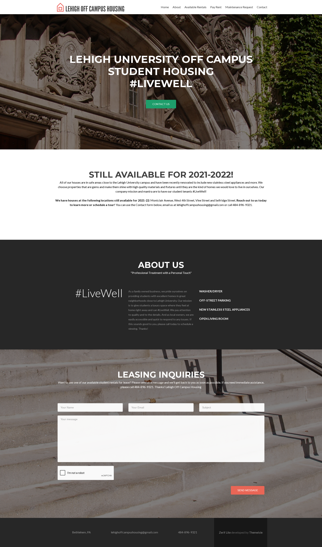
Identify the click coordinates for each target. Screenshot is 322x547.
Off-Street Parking (215, 300)
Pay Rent (216, 7)
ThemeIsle (256, 532)
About (177, 7)
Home (165, 7)
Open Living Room (213, 318)
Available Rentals (195, 7)
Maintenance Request (239, 7)
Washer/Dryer (210, 291)
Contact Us (161, 104)
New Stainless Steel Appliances (224, 309)
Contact (262, 7)
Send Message (247, 490)
